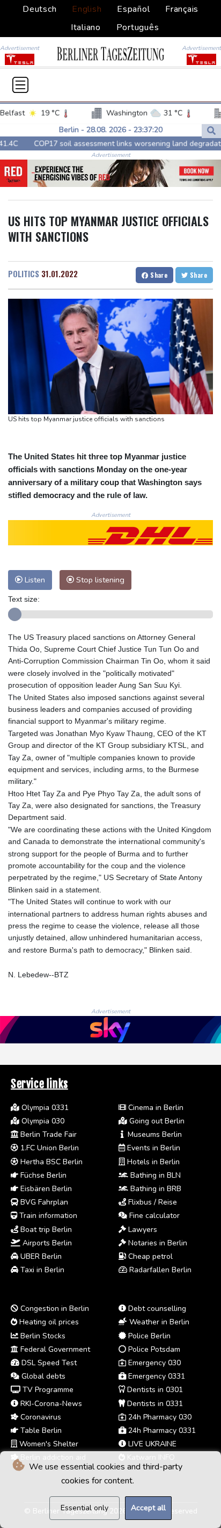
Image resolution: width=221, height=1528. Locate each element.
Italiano (86, 27)
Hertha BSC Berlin (50, 1162)
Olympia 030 (41, 1121)
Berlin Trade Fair (47, 1134)
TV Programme (46, 1390)
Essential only (84, 1508)
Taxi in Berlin (41, 1270)
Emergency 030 (153, 1363)
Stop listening (99, 579)
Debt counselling (156, 1308)
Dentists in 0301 (154, 1390)
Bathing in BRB (154, 1189)
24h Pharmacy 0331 (161, 1430)
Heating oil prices (48, 1322)
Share (158, 274)
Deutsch (39, 9)
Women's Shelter (47, 1444)
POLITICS (23, 273)
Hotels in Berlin (152, 1162)
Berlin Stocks (41, 1336)
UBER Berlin (40, 1256)
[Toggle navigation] (20, 85)
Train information (47, 1215)
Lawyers (141, 1229)
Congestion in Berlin (53, 1308)
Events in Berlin (152, 1148)
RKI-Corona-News (50, 1404)
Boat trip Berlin (45, 1229)
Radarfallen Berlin (159, 1270)
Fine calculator (153, 1215)
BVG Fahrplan (43, 1202)
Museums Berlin (154, 1134)
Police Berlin (148, 1336)
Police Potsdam (153, 1349)
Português (137, 27)
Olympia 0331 (44, 1107)
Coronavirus (39, 1417)
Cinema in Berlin (154, 1107)
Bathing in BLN (154, 1175)
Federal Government (54, 1349)
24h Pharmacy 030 (158, 1417)
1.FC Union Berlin (48, 1148)
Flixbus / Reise (151, 1202)
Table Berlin (40, 1430)
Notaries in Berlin (156, 1243)
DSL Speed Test (48, 1363)
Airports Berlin (46, 1243)
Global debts (42, 1376)
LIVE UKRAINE (151, 1444)
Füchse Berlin (42, 1175)
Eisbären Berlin (45, 1189)
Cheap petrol (149, 1256)
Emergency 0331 (155, 1376)
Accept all (148, 1508)
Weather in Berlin (158, 1322)
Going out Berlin (156, 1121)
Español (133, 9)
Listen (34, 579)
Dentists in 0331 (154, 1404)
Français (181, 9)
